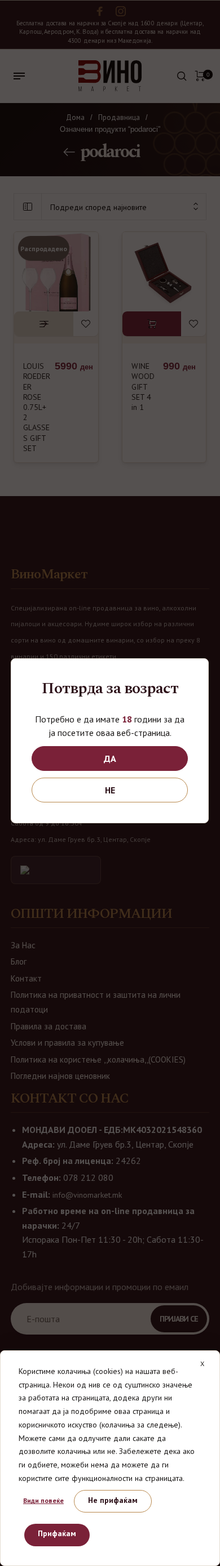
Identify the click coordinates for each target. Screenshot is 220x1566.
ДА (110, 758)
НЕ (110, 790)
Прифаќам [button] (57, 1533)
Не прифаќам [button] (113, 1500)
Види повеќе (43, 1500)
